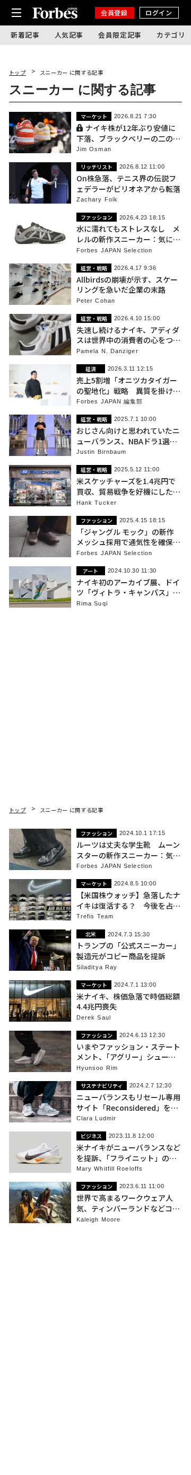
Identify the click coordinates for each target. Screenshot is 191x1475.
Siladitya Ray (96, 967)
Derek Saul (93, 1018)
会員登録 (114, 12)
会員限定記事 (120, 35)
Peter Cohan (95, 301)
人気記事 (69, 35)
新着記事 (25, 35)
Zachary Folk (97, 200)
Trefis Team (95, 916)
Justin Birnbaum (101, 452)
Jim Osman (93, 149)
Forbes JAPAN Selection (114, 250)
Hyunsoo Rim (97, 1068)
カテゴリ (171, 35)
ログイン (158, 12)
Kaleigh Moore (98, 1220)
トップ (17, 72)
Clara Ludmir (96, 1118)
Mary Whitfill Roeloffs (109, 1169)
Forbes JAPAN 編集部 (109, 402)
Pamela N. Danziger (107, 351)
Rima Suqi (92, 604)
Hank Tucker (96, 503)
